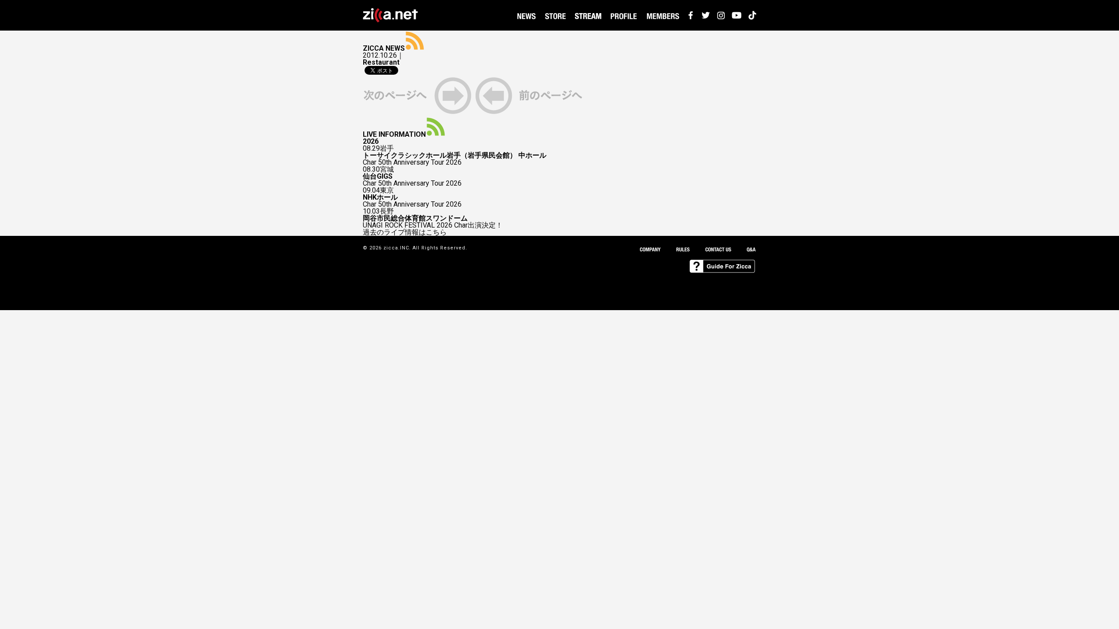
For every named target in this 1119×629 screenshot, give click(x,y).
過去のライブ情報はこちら (405, 232)
